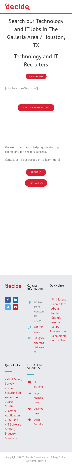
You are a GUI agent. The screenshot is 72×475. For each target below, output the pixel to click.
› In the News (58, 340)
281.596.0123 (39, 329)
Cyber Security (38, 422)
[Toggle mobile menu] (65, 5)
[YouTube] (15, 307)
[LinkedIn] (15, 300)
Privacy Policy (58, 457)
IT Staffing (38, 384)
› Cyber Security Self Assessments (13, 392)
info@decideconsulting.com (39, 345)
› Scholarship (58, 336)
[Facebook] (8, 300)
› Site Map (11, 420)
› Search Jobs (58, 304)
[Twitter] (8, 307)
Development (38, 411)
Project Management (38, 397)
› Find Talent (58, 299)
